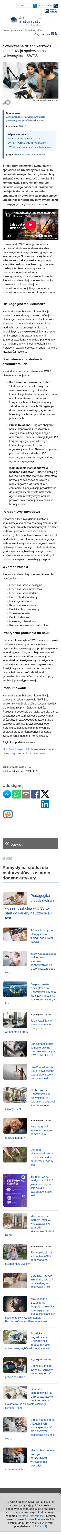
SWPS (22, 126)
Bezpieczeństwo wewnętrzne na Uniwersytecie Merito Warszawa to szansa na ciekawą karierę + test (30, 994)
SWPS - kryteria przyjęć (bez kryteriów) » (30, 147)
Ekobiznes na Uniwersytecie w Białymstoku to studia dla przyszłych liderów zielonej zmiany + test (30, 1100)
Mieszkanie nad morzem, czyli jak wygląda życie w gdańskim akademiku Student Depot (29, 1225)
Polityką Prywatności (31, 1515)
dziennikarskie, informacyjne (29, 154)
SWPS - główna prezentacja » (24, 138)
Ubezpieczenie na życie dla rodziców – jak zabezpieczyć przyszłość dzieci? (30, 1371)
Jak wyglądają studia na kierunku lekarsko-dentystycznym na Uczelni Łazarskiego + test (30, 963)
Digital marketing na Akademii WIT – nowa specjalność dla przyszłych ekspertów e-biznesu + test (30, 1429)
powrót (14, 843)
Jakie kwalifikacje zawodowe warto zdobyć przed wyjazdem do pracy (28, 1026)
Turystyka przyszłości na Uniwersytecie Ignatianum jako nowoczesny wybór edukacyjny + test (27, 1341)
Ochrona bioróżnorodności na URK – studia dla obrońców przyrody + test (43, 1157)
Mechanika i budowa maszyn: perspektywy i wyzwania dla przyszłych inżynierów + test (30, 1460)
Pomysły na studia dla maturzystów (22, 30)
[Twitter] (45, 796)
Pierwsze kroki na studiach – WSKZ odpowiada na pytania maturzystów (28, 1258)
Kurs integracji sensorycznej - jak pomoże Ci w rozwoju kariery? (28, 1132)
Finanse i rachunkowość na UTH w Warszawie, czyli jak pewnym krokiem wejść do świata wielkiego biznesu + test (29, 1398)
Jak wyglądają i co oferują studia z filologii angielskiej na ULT (41, 936)
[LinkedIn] (45, 806)
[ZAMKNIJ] (39, 1526)
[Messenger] (7, 797)
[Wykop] (8, 817)
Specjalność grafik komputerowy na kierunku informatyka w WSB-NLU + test (42, 1049)
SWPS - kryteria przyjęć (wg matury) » (28, 142)
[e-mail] (26, 797)
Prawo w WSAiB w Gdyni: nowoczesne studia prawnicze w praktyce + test (42, 1073)
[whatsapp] (16, 797)
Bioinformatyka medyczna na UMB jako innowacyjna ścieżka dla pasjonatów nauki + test (42, 1186)
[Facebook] (35, 797)
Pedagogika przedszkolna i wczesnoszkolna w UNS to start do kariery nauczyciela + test (29, 907)
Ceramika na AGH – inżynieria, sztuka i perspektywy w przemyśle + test (42, 1281)
